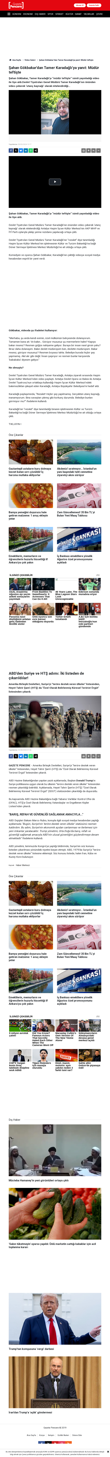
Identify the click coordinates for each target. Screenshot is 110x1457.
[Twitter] (16, 150)
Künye (42, 1435)
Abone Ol (80, 5)
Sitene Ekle (77, 1435)
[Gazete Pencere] (16, 5)
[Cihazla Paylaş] (36, 150)
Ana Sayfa (16, 60)
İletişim (51, 1435)
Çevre (99, 14)
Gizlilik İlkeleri (63, 1435)
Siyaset (59, 14)
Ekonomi (28, 14)
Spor (50, 14)
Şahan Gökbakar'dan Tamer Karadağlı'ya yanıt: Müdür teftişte (66, 60)
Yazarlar (89, 14)
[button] (88, 150)
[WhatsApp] (31, 150)
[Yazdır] (83, 150)
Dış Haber (40, 14)
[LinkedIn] (26, 150)
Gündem (16, 14)
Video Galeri (30, 60)
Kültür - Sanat (74, 14)
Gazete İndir (94, 5)
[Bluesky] (21, 150)
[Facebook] (11, 150)
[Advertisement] (55, 649)
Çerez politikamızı (29, 1454)
